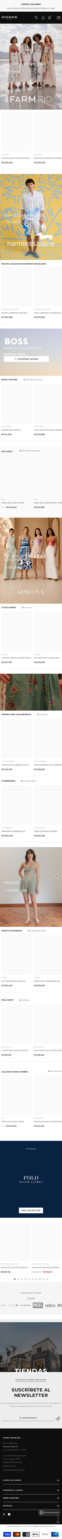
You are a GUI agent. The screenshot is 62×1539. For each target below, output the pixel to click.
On (3, 499)
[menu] (58, 17)
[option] (15, 1248)
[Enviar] (58, 1418)
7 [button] (36, 1279)
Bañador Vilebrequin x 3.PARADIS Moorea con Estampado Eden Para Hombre (13, 831)
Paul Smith (6, 1047)
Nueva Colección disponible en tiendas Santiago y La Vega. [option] (31, 6)
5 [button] (29, 1279)
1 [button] (14, 1279)
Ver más (27, 607)
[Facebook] (4, 1514)
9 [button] (43, 1279)
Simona (5, 654)
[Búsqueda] (36, 17)
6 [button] (33, 1279)
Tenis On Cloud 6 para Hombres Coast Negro (13, 503)
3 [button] (22, 1279)
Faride (4, 978)
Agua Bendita (8, 761)
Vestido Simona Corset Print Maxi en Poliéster (16, 658)
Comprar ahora (27, 359)
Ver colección (56, 1071)
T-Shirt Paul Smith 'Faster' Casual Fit (15, 1050)
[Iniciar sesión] (43, 17)
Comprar (43, 714)
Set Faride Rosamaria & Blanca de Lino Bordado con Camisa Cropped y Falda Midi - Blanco (16, 981)
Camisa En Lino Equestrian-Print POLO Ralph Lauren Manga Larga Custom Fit (45, 1267)
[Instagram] (9, 1514)
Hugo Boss (6, 426)
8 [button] (40, 1279)
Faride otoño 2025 (38, 931)
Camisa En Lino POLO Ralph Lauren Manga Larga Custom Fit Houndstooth (14, 1267)
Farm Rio (5, 155)
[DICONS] (17, 1305)
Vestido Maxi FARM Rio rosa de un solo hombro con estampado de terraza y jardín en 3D (15, 158)
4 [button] (25, 1279)
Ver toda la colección (31, 451)
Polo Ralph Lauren (9, 1264)
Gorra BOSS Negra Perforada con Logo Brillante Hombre (12, 430)
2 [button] (18, 1279)
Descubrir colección (34, 380)
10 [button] (47, 1279)
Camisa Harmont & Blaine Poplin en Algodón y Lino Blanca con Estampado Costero (14, 313)
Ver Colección (31, 1210)
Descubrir (13, 71)
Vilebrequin (7, 828)
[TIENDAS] (31, 1347)
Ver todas (31, 1298)
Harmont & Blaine (10, 309)
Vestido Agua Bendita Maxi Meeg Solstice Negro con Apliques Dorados (15, 765)
